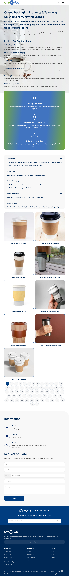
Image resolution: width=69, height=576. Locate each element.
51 (17, 400)
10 (46, 383)
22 (46, 388)
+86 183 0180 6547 (17, 437)
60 (62, 400)
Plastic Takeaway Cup (38, 207)
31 (32, 392)
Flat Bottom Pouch (23, 162)
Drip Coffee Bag (12, 162)
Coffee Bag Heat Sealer (39, 185)
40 (19, 396)
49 (7, 400)
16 (17, 388)
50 (12, 400)
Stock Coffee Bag (13, 193)
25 (61, 388)
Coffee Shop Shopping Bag (15, 188)
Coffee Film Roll (57, 162)
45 (45, 396)
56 (42, 400)
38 (9, 396)
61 (32, 404)
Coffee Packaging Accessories (17, 181)
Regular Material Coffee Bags (34, 197)
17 (21, 388)
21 (41, 388)
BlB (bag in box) (11, 175)
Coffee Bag (11, 159)
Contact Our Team (34, 542)
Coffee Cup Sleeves (26, 185)
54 (32, 400)
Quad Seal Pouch (46, 162)
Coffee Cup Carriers (13, 185)
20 (36, 388)
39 (14, 396)
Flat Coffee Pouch (35, 162)
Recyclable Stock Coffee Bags (16, 197)
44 (39, 396)
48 (60, 396)
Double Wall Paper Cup (14, 207)
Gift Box (30, 175)
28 (17, 392)
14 (7, 388)
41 (24, 396)
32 (37, 392)
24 (56, 388)
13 (61, 383)
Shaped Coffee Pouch (13, 165)
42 (29, 396)
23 (51, 388)
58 (52, 400)
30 (27, 392)
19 (31, 388)
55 (37, 400)
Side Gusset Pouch (26, 165)
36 (57, 392)
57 (47, 400)
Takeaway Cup (12, 203)
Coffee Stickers (28, 188)
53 (27, 400)
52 (22, 400)
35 (52, 392)
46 (50, 396)
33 (42, 392)
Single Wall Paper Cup (52, 207)
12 (56, 383)
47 (55, 396)
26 (7, 392)
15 (12, 388)
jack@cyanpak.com (18, 429)
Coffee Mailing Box (39, 175)
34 (47, 392)
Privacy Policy (43, 571)
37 (62, 392)
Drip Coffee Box (22, 175)
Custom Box (11, 171)
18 (26, 388)
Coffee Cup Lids (26, 207)
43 (34, 396)
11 (51, 383)
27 (12, 392)
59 (57, 400)
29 (22, 392)
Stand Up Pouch (37, 165)
